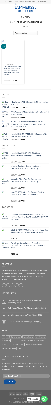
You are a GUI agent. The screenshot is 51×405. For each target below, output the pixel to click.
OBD (19, 348)
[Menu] (3, 7)
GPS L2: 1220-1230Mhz (10, 345)
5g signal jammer (27, 337)
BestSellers (6, 341)
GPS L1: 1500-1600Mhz (36, 341)
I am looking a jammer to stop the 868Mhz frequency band (25, 301)
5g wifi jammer (40, 337)
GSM (21, 345)
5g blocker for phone (13, 337)
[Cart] (48, 7)
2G (3, 337)
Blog (22, 398)
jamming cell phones (9, 348)
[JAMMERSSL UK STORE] (25, 8)
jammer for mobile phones (33, 345)
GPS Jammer (22, 341)
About (16, 398)
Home (12, 22)
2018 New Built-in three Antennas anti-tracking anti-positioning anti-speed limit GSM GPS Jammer (12, 70)
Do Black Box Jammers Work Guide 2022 (25, 315)
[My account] (44, 7)
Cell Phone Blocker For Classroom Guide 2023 (27, 308)
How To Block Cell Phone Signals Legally (24, 321)
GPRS (14, 341)
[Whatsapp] (44, 399)
